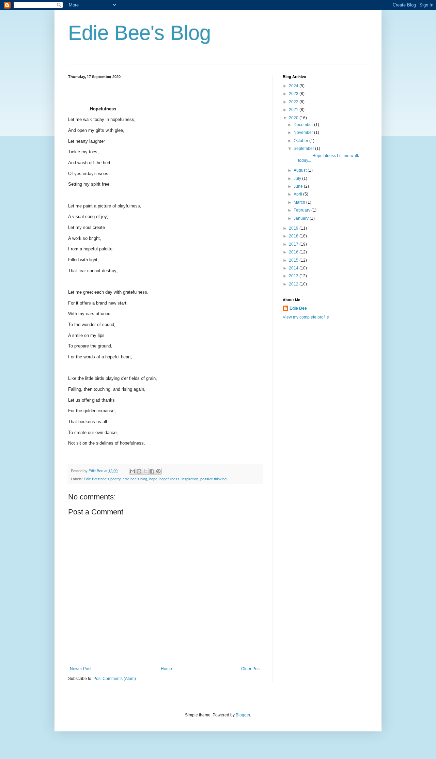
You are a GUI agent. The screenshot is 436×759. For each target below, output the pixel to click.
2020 (294, 117)
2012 (294, 284)
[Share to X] (145, 471)
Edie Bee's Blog (139, 32)
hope (153, 479)
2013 (294, 276)
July (298, 178)
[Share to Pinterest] (158, 471)
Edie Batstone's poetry (102, 479)
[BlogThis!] (139, 471)
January (302, 218)
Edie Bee (298, 308)
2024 (294, 85)
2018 (294, 236)
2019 (294, 228)
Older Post (251, 668)
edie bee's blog (135, 479)
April (298, 194)
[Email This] (132, 471)
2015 (294, 260)
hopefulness (169, 479)
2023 (294, 93)
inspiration (190, 479)
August (301, 170)
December (304, 124)
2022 (294, 101)
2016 (294, 252)
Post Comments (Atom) (114, 678)
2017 (294, 244)
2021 (294, 109)
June (299, 186)
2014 (294, 268)
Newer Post (80, 668)
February (302, 210)
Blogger (243, 715)
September (304, 148)
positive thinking (213, 479)
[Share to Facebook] (152, 471)
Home (166, 668)
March (300, 202)
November (304, 132)
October (301, 140)
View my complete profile (306, 317)
